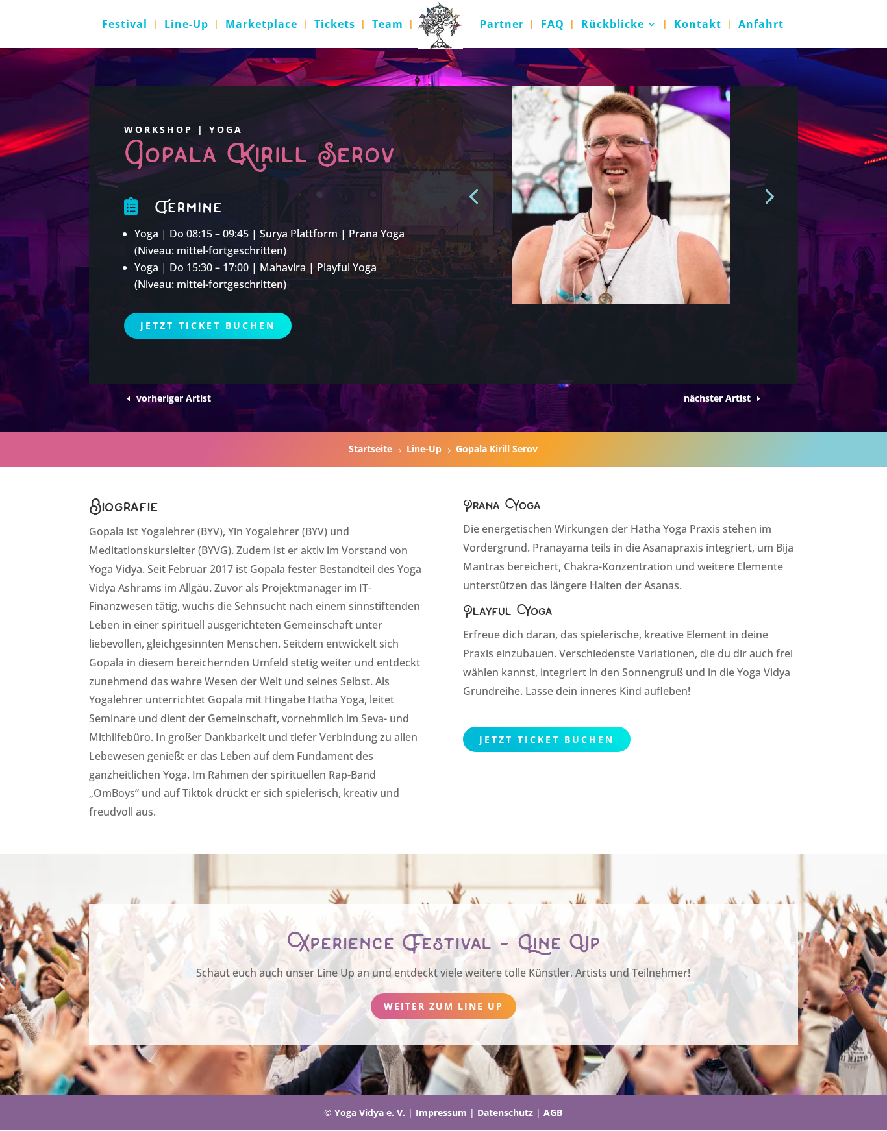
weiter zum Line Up (443, 1006)
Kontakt (697, 25)
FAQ (552, 25)
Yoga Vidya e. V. (369, 1112)
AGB (552, 1112)
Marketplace (261, 25)
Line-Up (186, 25)
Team (387, 25)
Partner (502, 25)
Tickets (334, 25)
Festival (124, 25)
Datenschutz (505, 1112)
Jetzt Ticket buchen (207, 325)
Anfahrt (761, 25)
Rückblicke (612, 25)
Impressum (441, 1112)
